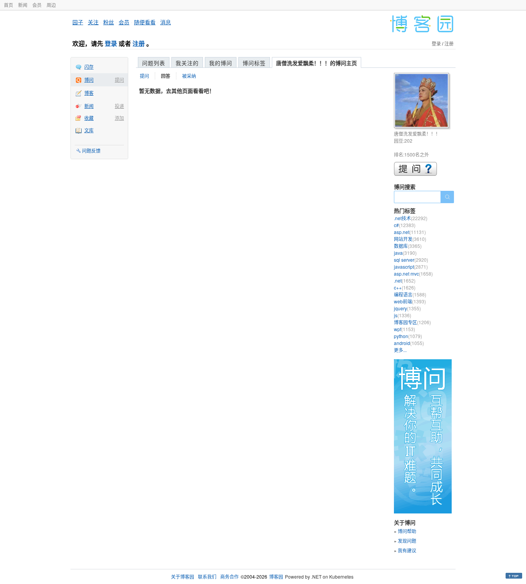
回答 (165, 75)
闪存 (89, 66)
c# (404, 225)
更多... (400, 350)
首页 (8, 5)
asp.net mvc (413, 273)
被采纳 (189, 75)
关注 (93, 22)
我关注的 (187, 63)
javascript (411, 266)
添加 (119, 117)
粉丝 (108, 22)
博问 (89, 79)
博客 (89, 92)
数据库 (408, 245)
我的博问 (220, 63)
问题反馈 (91, 150)
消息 (165, 22)
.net (404, 280)
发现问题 (407, 540)
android (409, 343)
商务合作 (229, 576)
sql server (411, 259)
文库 (89, 130)
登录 (111, 43)
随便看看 (145, 22)
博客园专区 (412, 322)
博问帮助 (407, 531)
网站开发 (410, 239)
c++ (404, 287)
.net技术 (410, 218)
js (402, 315)
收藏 (89, 117)
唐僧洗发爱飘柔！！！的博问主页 (316, 63)
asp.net (410, 232)
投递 (119, 106)
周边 (51, 5)
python (408, 336)
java (405, 252)
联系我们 (207, 576)
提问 (119, 79)
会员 (37, 5)
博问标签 (254, 63)
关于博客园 (182, 576)
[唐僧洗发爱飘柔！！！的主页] (422, 101)
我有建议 (407, 550)
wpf (404, 329)
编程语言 (410, 294)
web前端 (410, 301)
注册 (138, 43)
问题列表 (153, 63)
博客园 (276, 576)
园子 (77, 22)
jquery (407, 308)
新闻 (22, 5)
